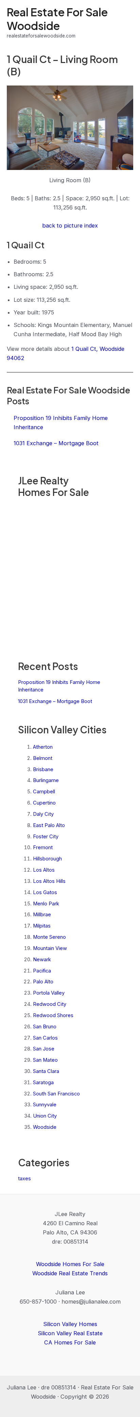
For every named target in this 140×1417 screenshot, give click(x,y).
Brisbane (43, 769)
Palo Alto (43, 982)
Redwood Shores (53, 1015)
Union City (45, 1116)
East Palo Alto (49, 825)
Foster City (45, 837)
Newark (42, 959)
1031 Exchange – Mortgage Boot (55, 701)
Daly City (43, 814)
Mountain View (50, 948)
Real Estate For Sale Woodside (57, 18)
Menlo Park (46, 904)
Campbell (44, 792)
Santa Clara (46, 1071)
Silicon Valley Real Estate (70, 1333)
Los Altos (44, 870)
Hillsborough (47, 859)
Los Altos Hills (49, 881)
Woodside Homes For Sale (70, 1264)
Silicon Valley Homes (70, 1324)
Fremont (43, 847)
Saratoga (43, 1082)
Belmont (42, 758)
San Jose (43, 1049)
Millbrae (42, 915)
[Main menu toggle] (125, 22)
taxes (24, 1178)
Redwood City (49, 1004)
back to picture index (70, 225)
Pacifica (42, 971)
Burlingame (46, 780)
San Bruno (44, 1027)
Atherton (43, 747)
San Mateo (45, 1060)
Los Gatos (45, 892)
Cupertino (44, 803)
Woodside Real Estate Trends (70, 1273)
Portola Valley (49, 993)
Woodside (44, 1127)
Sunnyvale (44, 1105)
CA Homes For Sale (70, 1342)
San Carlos (45, 1038)
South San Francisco (56, 1094)
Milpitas (42, 926)
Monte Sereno (49, 937)
